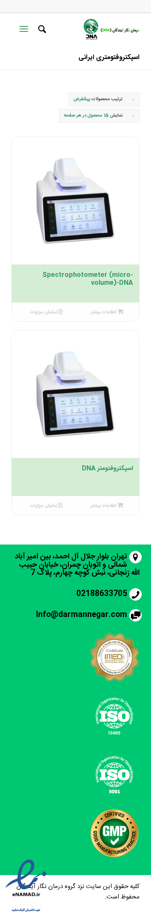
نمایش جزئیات (44, 312)
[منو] (25, 29)
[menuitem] (40, 29)
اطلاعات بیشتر (104, 312)
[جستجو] (40, 29)
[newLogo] (111, 29)
